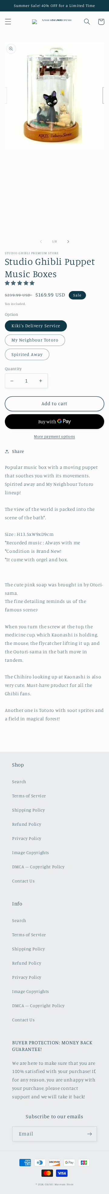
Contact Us (23, 880)
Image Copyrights (30, 852)
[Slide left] (41, 241)
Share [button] (18, 451)
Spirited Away (27, 354)
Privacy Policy (26, 838)
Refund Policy (26, 824)
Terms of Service (29, 795)
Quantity (13, 368)
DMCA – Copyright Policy (38, 866)
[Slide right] (68, 241)
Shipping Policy (28, 809)
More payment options (54, 436)
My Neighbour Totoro (35, 339)
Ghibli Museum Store (59, 1184)
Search (19, 781)
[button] (8, 22)
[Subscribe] (90, 1133)
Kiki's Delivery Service (36, 325)
